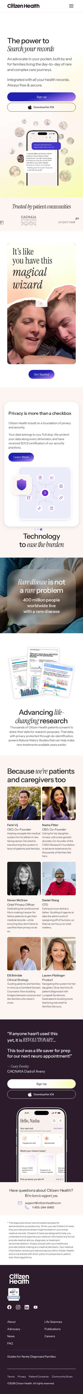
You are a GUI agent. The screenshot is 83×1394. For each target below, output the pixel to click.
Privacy (22, 1376)
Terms (11, 1376)
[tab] (35, 529)
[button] (71, 6)
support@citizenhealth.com (43, 1203)
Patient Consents (39, 1376)
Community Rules (62, 1376)
